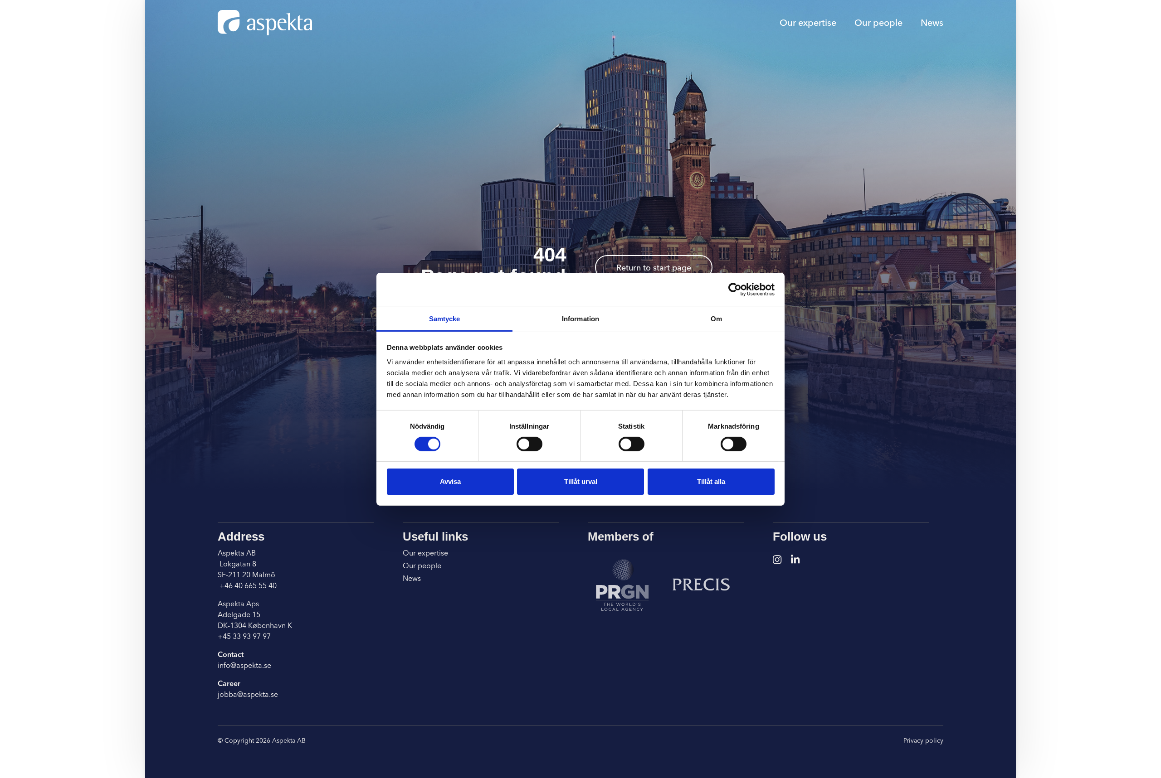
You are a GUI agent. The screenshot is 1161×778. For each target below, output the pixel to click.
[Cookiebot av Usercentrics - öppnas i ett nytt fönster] (735, 289)
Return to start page (653, 267)
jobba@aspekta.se (248, 694)
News (932, 22)
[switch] (529, 444)
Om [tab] (716, 318)
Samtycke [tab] (444, 318)
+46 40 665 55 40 (247, 585)
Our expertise (808, 22)
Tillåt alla (711, 481)
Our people (878, 22)
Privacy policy (923, 740)
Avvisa (450, 481)
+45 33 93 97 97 (244, 636)
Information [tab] (580, 318)
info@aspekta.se (244, 665)
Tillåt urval (580, 481)
